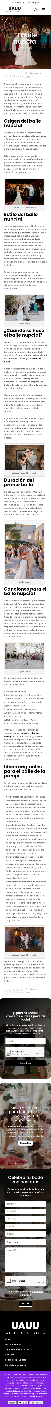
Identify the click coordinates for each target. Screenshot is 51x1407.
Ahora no (23, 1403)
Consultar (25, 1143)
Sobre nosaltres (13, 1344)
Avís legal (10, 1354)
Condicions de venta (15, 1365)
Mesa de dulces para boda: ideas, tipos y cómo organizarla (25, 1113)
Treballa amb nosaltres (17, 1349)
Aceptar (12, 1403)
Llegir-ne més (36, 1403)
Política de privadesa (15, 1359)
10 (35, 1163)
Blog (7, 1339)
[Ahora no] (47, 1389)
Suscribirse (25, 1063)
